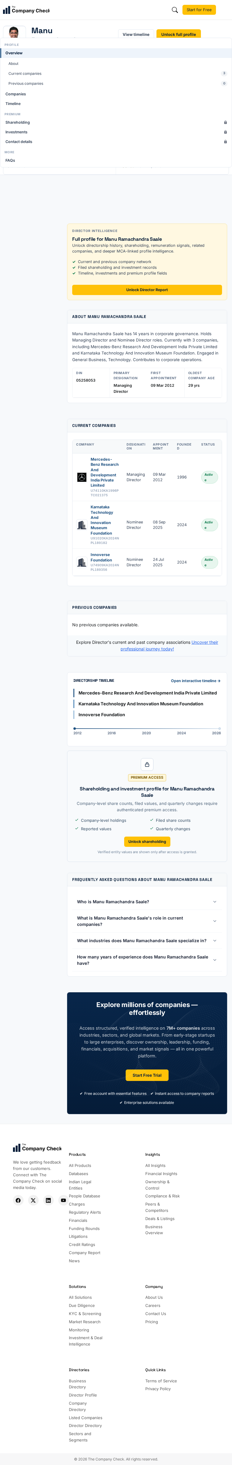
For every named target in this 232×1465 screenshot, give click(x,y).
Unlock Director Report (147, 290)
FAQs (10, 160)
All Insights (155, 1165)
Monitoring (79, 1329)
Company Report (84, 1252)
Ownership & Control (157, 1184)
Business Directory (77, 1384)
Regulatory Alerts (85, 1212)
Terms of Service (161, 1380)
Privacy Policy (158, 1388)
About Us (154, 1297)
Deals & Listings (160, 1218)
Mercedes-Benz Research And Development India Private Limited (105, 472)
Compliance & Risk (162, 1195)
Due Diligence (82, 1305)
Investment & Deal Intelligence (85, 1340)
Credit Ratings (82, 1244)
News (74, 1260)
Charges (77, 1204)
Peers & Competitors (156, 1207)
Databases (78, 1173)
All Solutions (80, 1297)
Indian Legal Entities (80, 1184)
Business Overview (154, 1229)
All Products (80, 1165)
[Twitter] (33, 1200)
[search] (175, 10)
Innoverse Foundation (101, 557)
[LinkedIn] (48, 1200)
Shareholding (17, 122)
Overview (14, 53)
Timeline (13, 103)
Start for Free (199, 9)
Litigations (78, 1236)
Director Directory (85, 1425)
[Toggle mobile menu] (225, 10)
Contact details (18, 141)
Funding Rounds (84, 1228)
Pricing (151, 1321)
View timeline (136, 34)
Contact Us (155, 1313)
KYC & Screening (85, 1313)
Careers (152, 1305)
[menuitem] (116, 68)
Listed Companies (85, 1417)
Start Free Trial (147, 1075)
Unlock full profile (178, 34)
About (13, 63)
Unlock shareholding (147, 841)
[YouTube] (63, 1200)
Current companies (116, 73)
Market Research (85, 1321)
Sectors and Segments (80, 1436)
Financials (78, 1220)
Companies (15, 94)
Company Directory (78, 1406)
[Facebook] (18, 1200)
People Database (84, 1195)
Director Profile (83, 1395)
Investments (16, 132)
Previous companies (116, 83)
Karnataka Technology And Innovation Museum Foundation (102, 520)
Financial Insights (161, 1173)
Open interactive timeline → (196, 680)
